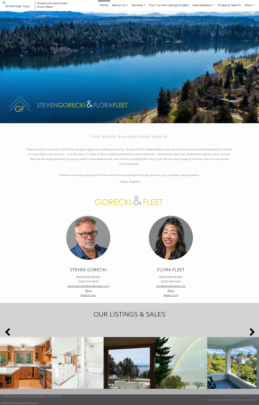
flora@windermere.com (171, 286)
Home (104, 5)
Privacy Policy (250, 396)
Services (138, 7)
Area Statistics (203, 7)
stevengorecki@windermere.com (88, 286)
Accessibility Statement (220, 399)
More (250, 7)
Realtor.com (88, 295)
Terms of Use (231, 396)
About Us (120, 7)
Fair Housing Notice (246, 399)
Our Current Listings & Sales (169, 5)
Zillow (88, 290)
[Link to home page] (18, 5)
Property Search (229, 5)
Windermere (54, 396)
